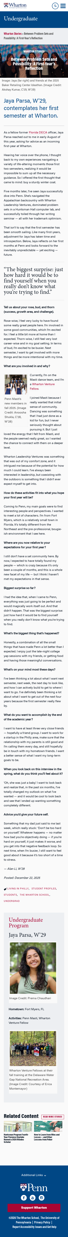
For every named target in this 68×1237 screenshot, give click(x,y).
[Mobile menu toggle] (63, 6)
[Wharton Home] (15, 5)
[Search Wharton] (55, 6)
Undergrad (12, 901)
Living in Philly (18, 889)
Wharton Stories (13, 33)
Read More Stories (52, 1117)
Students (10, 895)
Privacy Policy (42, 1222)
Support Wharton (34, 1207)
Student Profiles (44, 889)
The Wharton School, (27, 1218)
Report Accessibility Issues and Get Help (34, 1227)
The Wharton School (34, 895)
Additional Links (32, 1175)
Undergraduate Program (26, 923)
